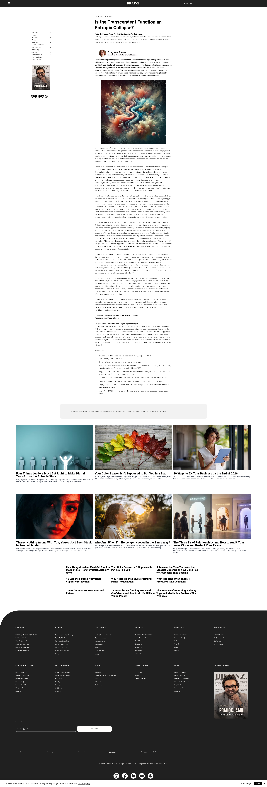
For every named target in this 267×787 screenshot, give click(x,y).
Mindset (34, 40)
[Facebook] (35, 96)
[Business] (50, 32)
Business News (36, 57)
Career (33, 35)
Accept (258, 784)
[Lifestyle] (50, 42)
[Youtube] (42, 96)
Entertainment (36, 54)
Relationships (36, 47)
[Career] (50, 35)
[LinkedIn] (39, 96)
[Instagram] (32, 96)
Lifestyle (34, 42)
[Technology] (50, 49)
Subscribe (188, 3)
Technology (35, 49)
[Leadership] (50, 37)
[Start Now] (54, 482)
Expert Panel (36, 59)
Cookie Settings (246, 784)
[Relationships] (50, 47)
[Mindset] (50, 40)
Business (34, 32)
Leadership (35, 37)
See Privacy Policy (84, 784)
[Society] (50, 52)
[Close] (264, 783)
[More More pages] (60, 653)
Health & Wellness (37, 45)
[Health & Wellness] (50, 45)
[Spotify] (46, 96)
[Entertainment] (50, 54)
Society (34, 52)
